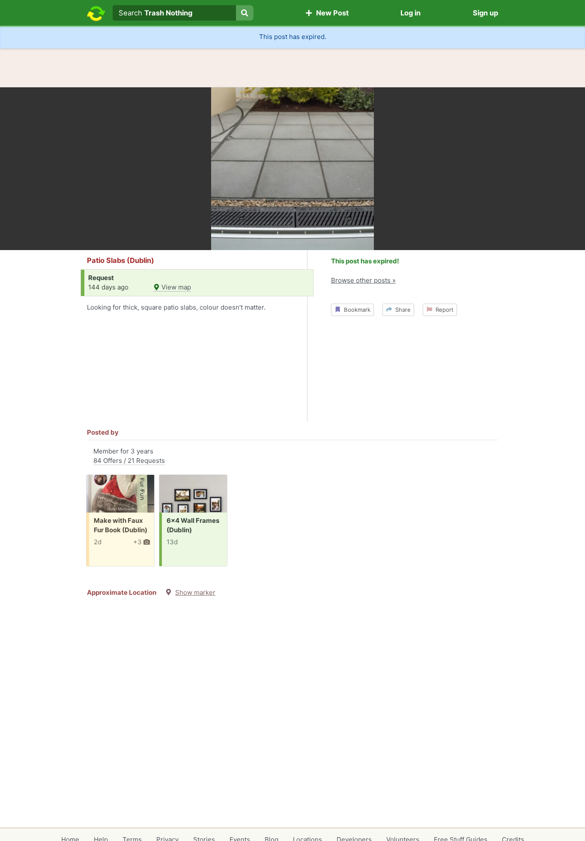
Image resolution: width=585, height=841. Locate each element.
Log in (410, 13)
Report (443, 309)
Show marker (195, 592)
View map (175, 287)
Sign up (485, 13)
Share (401, 309)
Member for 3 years (129, 456)
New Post (331, 13)
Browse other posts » (363, 280)
